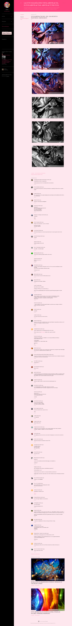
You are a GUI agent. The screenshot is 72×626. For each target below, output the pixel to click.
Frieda (35, 193)
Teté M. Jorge (36, 222)
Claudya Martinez (37, 497)
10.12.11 (35, 184)
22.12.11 (35, 551)
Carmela (35, 294)
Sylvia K (35, 320)
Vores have (36, 205)
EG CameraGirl (36, 366)
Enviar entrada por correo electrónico (40, 173)
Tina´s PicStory (36, 477)
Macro (35, 493)
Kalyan (35, 241)
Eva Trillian (36, 361)
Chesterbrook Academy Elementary (40, 179)
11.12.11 (35, 369)
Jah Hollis (35, 519)
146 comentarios (37, 615)
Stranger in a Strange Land (38, 214)
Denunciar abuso (5, 26)
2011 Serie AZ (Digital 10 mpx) (38, 174)
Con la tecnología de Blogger (44, 621)
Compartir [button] (22, 14)
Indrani (35, 421)
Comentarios (5, 69)
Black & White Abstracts (6, 55)
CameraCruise (36, 444)
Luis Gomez (36, 230)
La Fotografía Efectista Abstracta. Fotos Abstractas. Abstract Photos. (41, 4)
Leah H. (35, 285)
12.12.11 (35, 494)
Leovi (7, 9)
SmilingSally (36, 502)
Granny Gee (36, 439)
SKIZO (35, 309)
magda (35, 525)
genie (35, 372)
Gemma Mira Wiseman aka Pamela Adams (41, 354)
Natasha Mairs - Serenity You (39, 533)
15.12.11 (35, 540)
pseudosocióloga (37, 236)
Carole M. (35, 379)
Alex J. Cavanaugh (37, 247)
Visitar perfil (7, 11)
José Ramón (36, 385)
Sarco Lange (36, 408)
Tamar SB (35, 452)
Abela (35, 348)
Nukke (35, 466)
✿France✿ (36, 274)
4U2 (34, 433)
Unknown (35, 489)
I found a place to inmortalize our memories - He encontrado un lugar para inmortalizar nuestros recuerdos (7, 61)
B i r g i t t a (36, 483)
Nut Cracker (43, 332)
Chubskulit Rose (37, 328)
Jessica (35, 510)
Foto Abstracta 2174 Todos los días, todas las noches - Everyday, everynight (45, 612)
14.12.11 (35, 522)
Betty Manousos (37, 457)
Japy (35, 279)
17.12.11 (35, 546)
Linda (35, 415)
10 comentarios (37, 585)
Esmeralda (36, 265)
